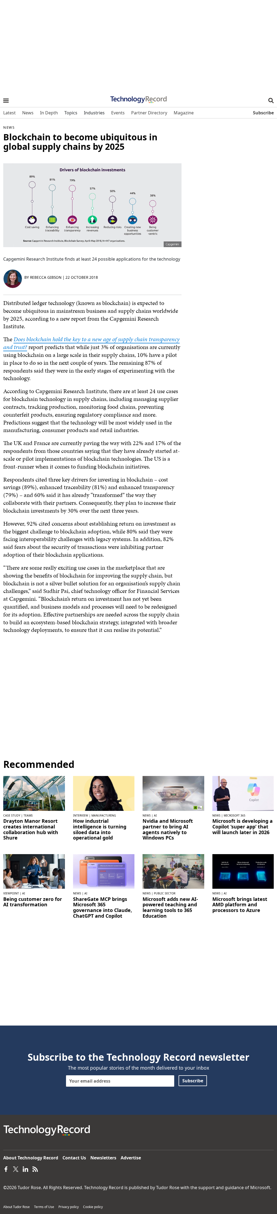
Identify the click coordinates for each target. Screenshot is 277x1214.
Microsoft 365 (234, 815)
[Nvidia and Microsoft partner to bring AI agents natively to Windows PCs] (173, 793)
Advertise (131, 1158)
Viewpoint (11, 893)
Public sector (164, 893)
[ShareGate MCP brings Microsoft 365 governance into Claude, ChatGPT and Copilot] (104, 871)
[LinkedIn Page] (25, 1169)
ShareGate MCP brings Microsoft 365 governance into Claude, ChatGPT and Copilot (102, 907)
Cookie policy (93, 1207)
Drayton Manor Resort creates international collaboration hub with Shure (30, 829)
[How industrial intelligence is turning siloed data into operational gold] (104, 793)
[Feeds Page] (35, 1169)
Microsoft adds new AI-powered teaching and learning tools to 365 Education (170, 907)
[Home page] (138, 98)
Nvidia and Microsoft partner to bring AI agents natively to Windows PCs (168, 829)
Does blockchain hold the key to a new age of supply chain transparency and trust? (91, 343)
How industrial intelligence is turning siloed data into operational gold (99, 829)
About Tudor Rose (16, 1207)
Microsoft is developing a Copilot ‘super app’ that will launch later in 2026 (242, 826)
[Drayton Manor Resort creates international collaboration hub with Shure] (34, 793)
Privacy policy (68, 1207)
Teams (28, 815)
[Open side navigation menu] (6, 100)
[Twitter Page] (15, 1169)
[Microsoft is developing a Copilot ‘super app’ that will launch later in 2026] (243, 793)
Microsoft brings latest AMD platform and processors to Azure (239, 904)
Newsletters (103, 1158)
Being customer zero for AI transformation (32, 901)
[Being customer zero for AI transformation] (34, 871)
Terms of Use (44, 1207)
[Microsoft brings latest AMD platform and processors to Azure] (243, 871)
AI (155, 815)
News (9, 127)
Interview (80, 815)
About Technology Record (30, 1158)
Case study (11, 815)
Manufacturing (103, 815)
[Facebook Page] (6, 1169)
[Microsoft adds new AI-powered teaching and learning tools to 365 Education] (173, 871)
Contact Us (74, 1158)
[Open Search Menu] (271, 100)
